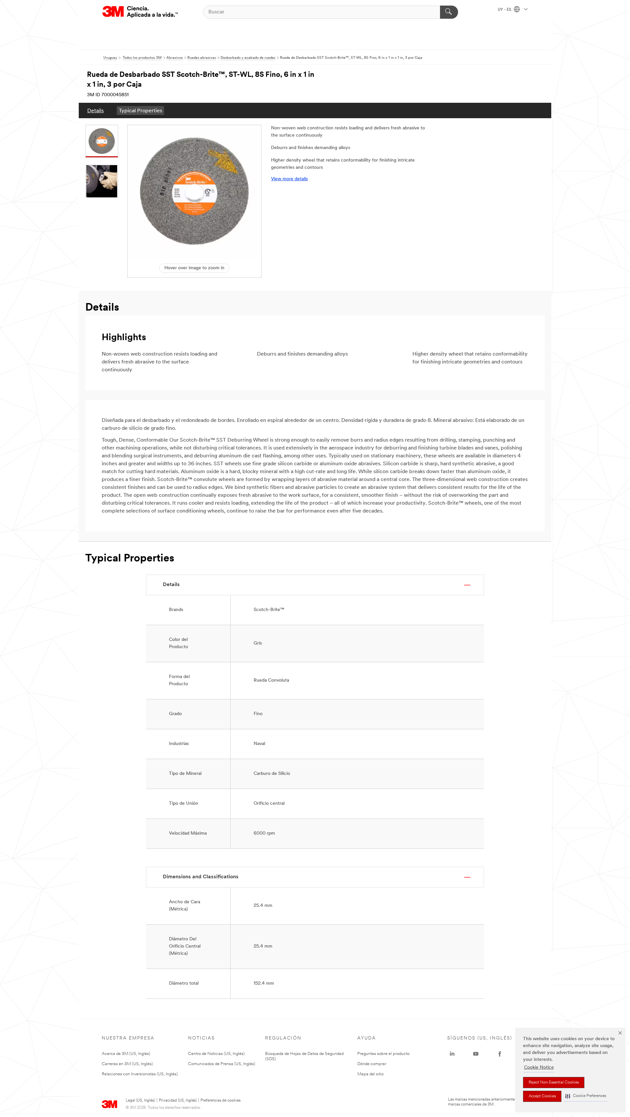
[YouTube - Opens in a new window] (476, 1054)
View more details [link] (289, 179)
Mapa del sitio (370, 1074)
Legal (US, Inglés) (140, 1101)
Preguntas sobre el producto (383, 1054)
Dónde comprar (371, 1064)
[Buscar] (449, 12)
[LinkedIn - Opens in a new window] (452, 1054)
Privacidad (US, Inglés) (178, 1101)
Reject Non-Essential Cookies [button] (554, 1082)
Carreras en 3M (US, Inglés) (127, 1064)
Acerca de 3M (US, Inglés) (126, 1054)
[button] (585, 1096)
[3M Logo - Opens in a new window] (140, 12)
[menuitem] (95, 110)
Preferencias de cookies (220, 1101)
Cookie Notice (539, 1067)
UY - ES (505, 10)
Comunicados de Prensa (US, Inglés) (221, 1064)
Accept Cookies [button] (542, 1096)
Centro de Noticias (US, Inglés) (216, 1054)
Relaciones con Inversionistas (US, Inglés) (140, 1074)
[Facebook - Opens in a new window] (500, 1054)
